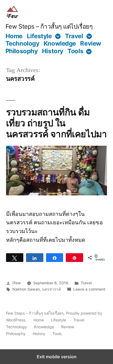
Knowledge (60, 43)
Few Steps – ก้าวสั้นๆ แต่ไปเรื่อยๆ (49, 26)
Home (13, 36)
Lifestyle (39, 36)
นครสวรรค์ (51, 289)
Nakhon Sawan (26, 289)
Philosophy (21, 51)
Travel (74, 36)
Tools (75, 51)
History (52, 51)
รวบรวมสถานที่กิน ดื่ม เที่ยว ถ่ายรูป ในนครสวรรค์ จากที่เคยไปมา (56, 123)
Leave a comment (89, 289)
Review (90, 43)
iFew (16, 283)
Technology (22, 43)
